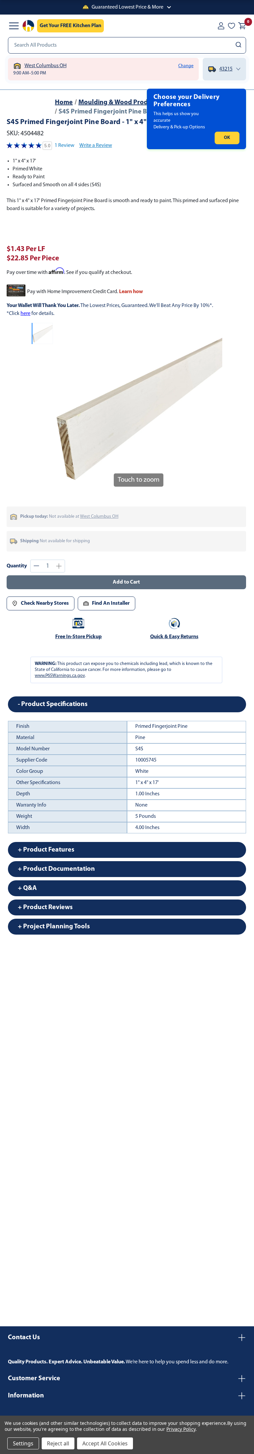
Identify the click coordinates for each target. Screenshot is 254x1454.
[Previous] (63, 407)
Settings (23, 1443)
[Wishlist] (231, 25)
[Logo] (28, 26)
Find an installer (111, 603)
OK (227, 137)
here (25, 313)
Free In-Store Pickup (78, 636)
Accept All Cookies (105, 1443)
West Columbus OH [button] (99, 516)
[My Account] (221, 25)
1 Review (64, 145)
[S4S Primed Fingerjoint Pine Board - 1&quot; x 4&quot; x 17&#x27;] (42, 333)
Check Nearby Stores (45, 603)
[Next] (213, 407)
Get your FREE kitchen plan (70, 25)
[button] (127, 7)
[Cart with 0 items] (242, 26)
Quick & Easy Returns (174, 636)
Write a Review (95, 145)
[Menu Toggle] (14, 26)
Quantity (17, 566)
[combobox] (127, 45)
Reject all (58, 1443)
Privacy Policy (180, 1429)
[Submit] (239, 45)
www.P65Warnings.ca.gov (60, 675)
